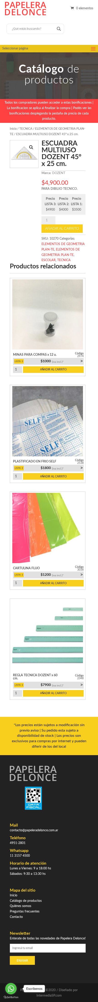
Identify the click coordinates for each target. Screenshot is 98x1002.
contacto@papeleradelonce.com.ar (34, 830)
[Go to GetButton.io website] (11, 997)
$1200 (62, 575)
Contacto (16, 917)
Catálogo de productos (26, 900)
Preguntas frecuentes (24, 911)
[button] (31, 147)
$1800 (62, 468)
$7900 (62, 685)
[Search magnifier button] (59, 29)
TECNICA (25, 128)
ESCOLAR (48, 260)
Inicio (13, 128)
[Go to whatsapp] (11, 988)
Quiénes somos (20, 906)
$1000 (62, 361)
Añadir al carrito (62, 228)
